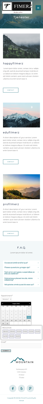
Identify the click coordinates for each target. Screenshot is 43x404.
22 (29, 317)
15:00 (12, 336)
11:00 (25, 331)
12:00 (31, 331)
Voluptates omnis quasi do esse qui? (19, 285)
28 (24, 320)
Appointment (7, 296)
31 (7, 323)
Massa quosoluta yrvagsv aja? (17, 267)
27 (20, 320)
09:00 (12, 331)
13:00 (38, 331)
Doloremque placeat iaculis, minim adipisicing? (18, 279)
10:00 (19, 331)
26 (15, 320)
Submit (6, 350)
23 (3, 320)
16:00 (18, 336)
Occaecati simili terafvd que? (16, 263)
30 (3, 323)
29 (29, 320)
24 (7, 320)
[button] (21, 263)
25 (11, 320)
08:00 (5, 331)
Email (3, 342)
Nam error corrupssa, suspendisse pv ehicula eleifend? (19, 273)
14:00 (5, 336)
